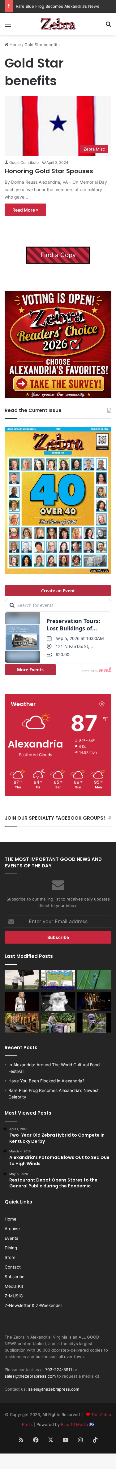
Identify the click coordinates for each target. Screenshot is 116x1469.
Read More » (25, 210)
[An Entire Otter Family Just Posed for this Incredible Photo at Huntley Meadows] (94, 1023)
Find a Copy (58, 255)
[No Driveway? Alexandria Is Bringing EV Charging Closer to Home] (22, 1023)
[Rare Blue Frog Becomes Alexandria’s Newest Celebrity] (94, 979)
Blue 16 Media (75, 1424)
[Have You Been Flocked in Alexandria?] (22, 979)
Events (11, 1238)
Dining (11, 1247)
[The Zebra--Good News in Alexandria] (58, 24)
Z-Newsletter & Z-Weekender (33, 1305)
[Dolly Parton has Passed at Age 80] (22, 1001)
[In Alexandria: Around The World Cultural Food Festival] (58, 979)
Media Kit (14, 1286)
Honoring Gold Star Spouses (49, 171)
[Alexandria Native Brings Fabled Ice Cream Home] (58, 1023)
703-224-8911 (58, 1369)
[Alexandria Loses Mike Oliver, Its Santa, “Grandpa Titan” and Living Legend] (58, 1001)
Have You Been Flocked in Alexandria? (46, 1080)
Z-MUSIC (14, 1295)
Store (10, 1257)
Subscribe (14, 1276)
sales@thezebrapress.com (30, 1376)
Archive (12, 1228)
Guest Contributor (24, 162)
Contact (13, 1267)
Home (14, 44)
